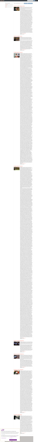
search (34, 0)
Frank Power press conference (18, 369)
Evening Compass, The (24, 33)
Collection (7, 4)
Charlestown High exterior (18, 36)
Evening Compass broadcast (18, 52)
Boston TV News (2, 0)
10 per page (25, 3)
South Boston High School (18, 414)
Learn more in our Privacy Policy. (13, 436)
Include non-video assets (18, 3)
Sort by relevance (30, 3)
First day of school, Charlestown (19, 340)
